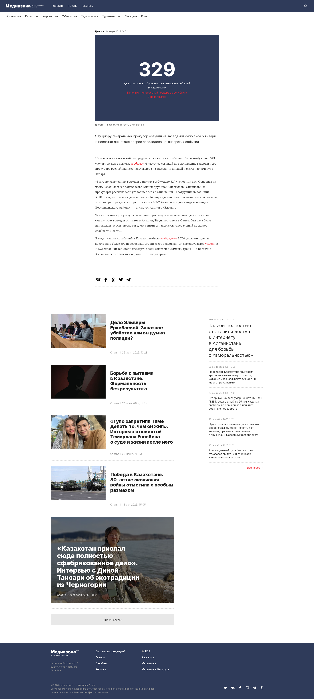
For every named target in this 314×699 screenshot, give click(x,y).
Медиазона (149, 663)
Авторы (100, 657)
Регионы (101, 669)
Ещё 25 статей (112, 620)
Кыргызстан (50, 16)
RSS (147, 651)
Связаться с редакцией (110, 651)
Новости (57, 6)
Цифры (99, 124)
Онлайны (101, 663)
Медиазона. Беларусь (156, 669)
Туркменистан (111, 16)
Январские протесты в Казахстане (125, 124)
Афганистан (13, 16)
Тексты (72, 6)
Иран (144, 16)
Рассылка (148, 657)
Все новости (255, 467)
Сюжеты (87, 6)
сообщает (137, 163)
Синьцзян (131, 16)
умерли (210, 243)
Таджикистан (89, 16)
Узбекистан (69, 16)
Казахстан (31, 16)
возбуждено (169, 238)
